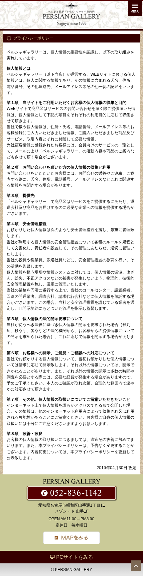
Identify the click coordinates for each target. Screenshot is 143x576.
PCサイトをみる (74, 557)
